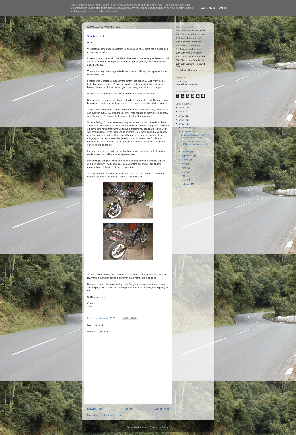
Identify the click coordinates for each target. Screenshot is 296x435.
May (184, 172)
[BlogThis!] (126, 318)
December (187, 127)
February (186, 184)
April (184, 176)
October (186, 151)
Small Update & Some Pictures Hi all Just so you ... (194, 144)
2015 (182, 116)
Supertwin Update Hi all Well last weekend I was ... (195, 136)
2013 (182, 124)
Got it (222, 7)
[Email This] (123, 318)
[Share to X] (129, 318)
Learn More (208, 7)
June (184, 168)
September (187, 156)
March (185, 180)
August (185, 160)
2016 (182, 112)
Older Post (162, 408)
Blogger (165, 427)
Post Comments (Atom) (112, 415)
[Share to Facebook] (132, 318)
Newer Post (95, 408)
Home (129, 408)
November (187, 131)
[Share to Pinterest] (135, 318)
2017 (182, 108)
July (184, 164)
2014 (182, 120)
